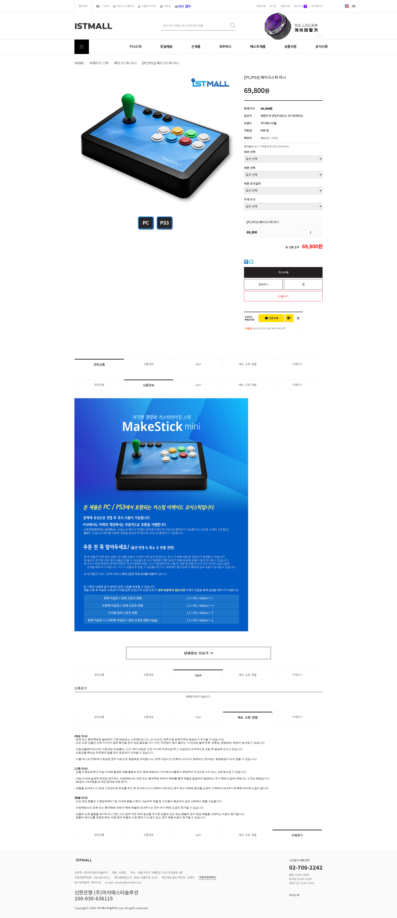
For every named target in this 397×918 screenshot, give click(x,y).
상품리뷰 (290, 46)
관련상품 (99, 364)
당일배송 (166, 46)
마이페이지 (317, 6)
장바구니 (300, 6)
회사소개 (294, 895)
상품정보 (149, 364)
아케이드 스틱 (99, 62)
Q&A (198, 364)
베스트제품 (258, 46)
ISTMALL (93, 26)
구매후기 (297, 364)
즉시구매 (283, 272)
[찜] (298, 318)
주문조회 (260, 6)
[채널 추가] (289, 318)
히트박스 (225, 46)
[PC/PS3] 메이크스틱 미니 (160, 62)
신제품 (196, 46)
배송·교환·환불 (248, 364)
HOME (79, 62)
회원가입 (285, 6)
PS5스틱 (135, 46)
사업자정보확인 (207, 877)
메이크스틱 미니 (125, 62)
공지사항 (321, 46)
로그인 (273, 6)
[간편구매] (271, 318)
